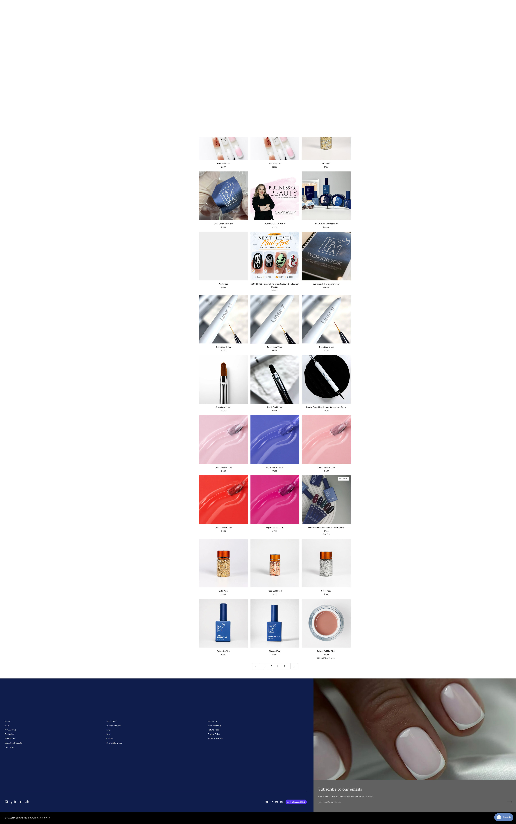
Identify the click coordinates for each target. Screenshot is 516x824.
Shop (7, 725)
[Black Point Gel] (223, 135)
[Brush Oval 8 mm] (274, 379)
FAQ (108, 730)
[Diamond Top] (274, 623)
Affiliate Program (113, 725)
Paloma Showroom (114, 743)
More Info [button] (111, 721)
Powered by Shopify (39, 818)
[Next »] (294, 666)
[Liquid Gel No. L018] (274, 499)
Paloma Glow (14, 818)
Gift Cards (9, 747)
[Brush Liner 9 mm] (326, 319)
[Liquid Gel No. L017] (223, 499)
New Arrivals (10, 730)
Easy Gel (170, 54)
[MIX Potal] (326, 135)
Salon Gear (171, 83)
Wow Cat (170, 58)
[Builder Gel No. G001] (319, 658)
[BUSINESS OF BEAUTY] (274, 195)
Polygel (169, 69)
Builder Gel (171, 65)
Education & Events (13, 743)
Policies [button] (212, 721)
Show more (171, 87)
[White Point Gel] (326, 69)
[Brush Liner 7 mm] (274, 319)
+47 (336, 658)
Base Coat (170, 72)
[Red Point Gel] (274, 135)
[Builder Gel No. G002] (323, 658)
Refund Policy (214, 730)
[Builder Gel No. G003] (327, 658)
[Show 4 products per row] (348, 39)
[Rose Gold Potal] (274, 563)
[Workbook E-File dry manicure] (326, 256)
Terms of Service (215, 738)
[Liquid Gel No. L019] (274, 439)
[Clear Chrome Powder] (223, 195)
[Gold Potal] (223, 563)
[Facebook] (267, 802)
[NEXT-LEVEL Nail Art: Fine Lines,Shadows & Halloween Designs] (274, 256)
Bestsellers (9, 734)
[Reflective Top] (223, 623)
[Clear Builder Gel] (315, 658)
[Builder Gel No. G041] (326, 623)
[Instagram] (281, 802)
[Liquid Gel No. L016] (326, 439)
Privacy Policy (214, 734)
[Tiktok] (272, 802)
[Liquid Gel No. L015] (223, 439)
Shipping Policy (214, 725)
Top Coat (170, 76)
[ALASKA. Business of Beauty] (274, 69)
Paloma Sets (10, 738)
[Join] (509, 802)
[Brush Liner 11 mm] (223, 319)
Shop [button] (7, 721)
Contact (109, 738)
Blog (108, 734)
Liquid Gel (171, 61)
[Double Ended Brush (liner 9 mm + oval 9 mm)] (326, 379)
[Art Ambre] (223, 256)
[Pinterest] (276, 802)
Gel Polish (171, 50)
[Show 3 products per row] (342, 39)
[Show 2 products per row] (337, 39)
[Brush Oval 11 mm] (223, 379)
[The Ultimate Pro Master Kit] (326, 195)
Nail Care (170, 80)
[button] (8, 9)
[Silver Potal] (326, 563)
